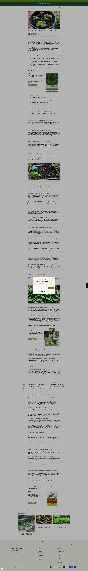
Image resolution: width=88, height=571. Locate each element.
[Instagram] (44, 291)
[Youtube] (42, 291)
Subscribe (51, 288)
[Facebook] (41, 291)
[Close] (54, 278)
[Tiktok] (45, 291)
